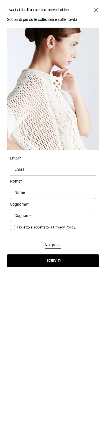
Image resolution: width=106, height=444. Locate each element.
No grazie (53, 245)
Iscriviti (53, 261)
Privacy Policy (64, 227)
